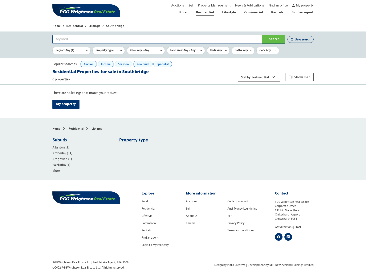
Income (106, 64)
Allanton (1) (60, 147)
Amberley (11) (62, 153)
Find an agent (303, 12)
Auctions (177, 5)
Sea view (123, 64)
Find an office (278, 5)
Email (298, 227)
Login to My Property (155, 245)
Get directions (284, 227)
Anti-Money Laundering (242, 208)
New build (142, 64)
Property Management (214, 5)
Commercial (253, 12)
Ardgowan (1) (62, 159)
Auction (88, 64)
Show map (302, 77)
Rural (183, 12)
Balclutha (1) (61, 165)
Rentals (277, 12)
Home (56, 26)
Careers (190, 223)
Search (274, 39)
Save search (302, 39)
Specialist (163, 64)
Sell (191, 5)
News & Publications (249, 5)
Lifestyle (229, 12)
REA (230, 216)
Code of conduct (238, 201)
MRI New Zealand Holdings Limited (291, 265)
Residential (205, 12)
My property (305, 5)
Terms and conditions (240, 230)
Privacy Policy (236, 223)
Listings (94, 26)
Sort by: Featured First (255, 77)
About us (191, 216)
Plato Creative (236, 265)
